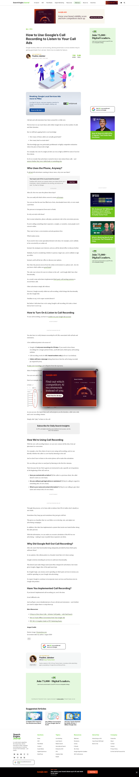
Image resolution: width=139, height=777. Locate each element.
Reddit (57, 756)
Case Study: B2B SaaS (97, 741)
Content (39, 746)
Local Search (59, 741)
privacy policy (60, 699)
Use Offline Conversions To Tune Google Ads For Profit (53, 723)
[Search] (124, 2)
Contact (112, 743)
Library (75, 743)
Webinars (77, 2)
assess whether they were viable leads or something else (44, 161)
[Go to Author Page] (28, 56)
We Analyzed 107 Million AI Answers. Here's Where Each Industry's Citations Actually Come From (102, 212)
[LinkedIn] (17, 754)
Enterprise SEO (59, 749)
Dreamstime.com (41, 632)
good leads (47, 267)
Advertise (92, 2)
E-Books (76, 746)
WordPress (40, 754)
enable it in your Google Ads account (59, 317)
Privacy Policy (114, 749)
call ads (30, 172)
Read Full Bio (33, 664)
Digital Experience (41, 751)
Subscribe (113, 738)
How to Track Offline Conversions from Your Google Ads (47, 617)
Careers (113, 746)
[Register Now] (102, 123)
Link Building (59, 738)
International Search (61, 746)
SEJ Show (76, 749)
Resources (69, 2)
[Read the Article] (34, 716)
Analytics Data (59, 754)
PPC (29, 638)
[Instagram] (17, 757)
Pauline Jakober (38, 56)
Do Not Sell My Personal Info (118, 751)
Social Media (40, 749)
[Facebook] (24, 754)
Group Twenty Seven (49, 660)
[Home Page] (21, 3)
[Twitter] (27, 754)
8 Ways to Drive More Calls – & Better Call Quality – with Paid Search (51, 614)
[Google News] (14, 754)
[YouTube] (21, 754)
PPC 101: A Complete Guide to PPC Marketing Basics (46, 621)
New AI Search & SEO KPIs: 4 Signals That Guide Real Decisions (102, 135)
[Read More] (102, 199)
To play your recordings (34, 366)
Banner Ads (95, 743)
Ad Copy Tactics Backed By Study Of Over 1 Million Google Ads (72, 723)
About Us (85, 2)
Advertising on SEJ (97, 738)
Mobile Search (59, 743)
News (38, 738)
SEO (43, 2)
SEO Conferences (78, 754)
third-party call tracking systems (64, 279)
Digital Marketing (59, 2)
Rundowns (76, 741)
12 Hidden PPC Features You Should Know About (33, 722)
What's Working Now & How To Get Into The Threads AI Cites (102, 239)
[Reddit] (21, 757)
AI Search (36, 2)
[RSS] (24, 757)
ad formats (59, 197)
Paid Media (49, 2)
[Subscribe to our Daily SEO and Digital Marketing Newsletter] (121, 2)
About (112, 741)
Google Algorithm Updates (80, 751)
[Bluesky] (14, 757)
